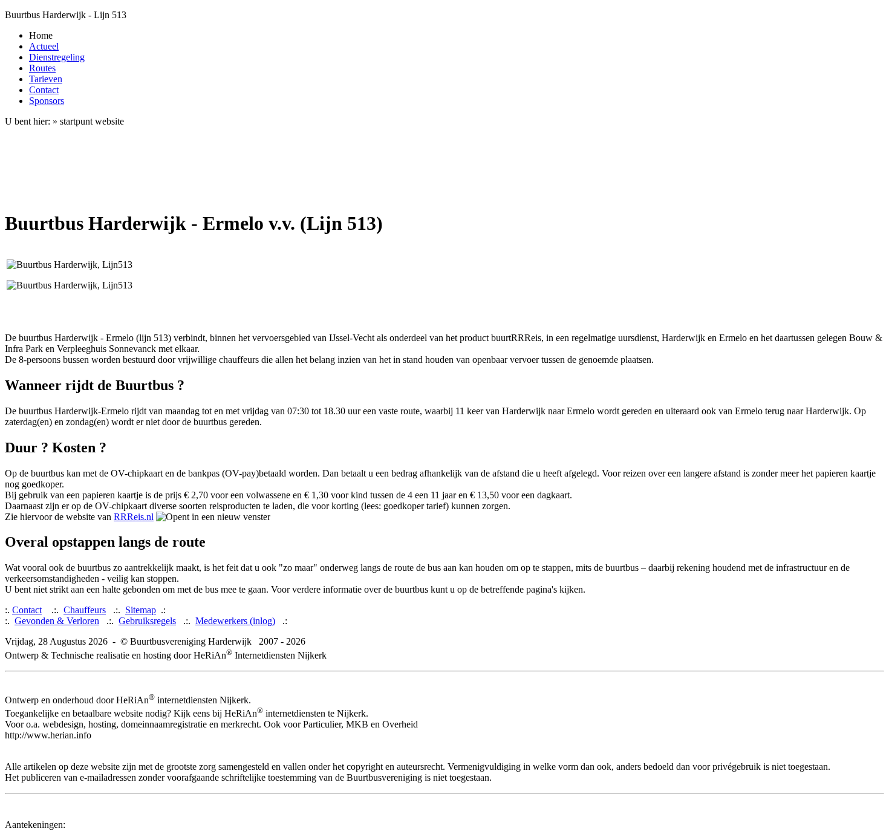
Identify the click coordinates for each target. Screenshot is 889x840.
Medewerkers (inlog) (235, 621)
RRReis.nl (134, 517)
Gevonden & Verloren (57, 621)
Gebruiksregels (147, 621)
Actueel (44, 46)
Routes (42, 68)
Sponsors (46, 101)
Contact (44, 90)
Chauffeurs (84, 610)
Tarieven (45, 79)
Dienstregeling (57, 57)
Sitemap (140, 610)
